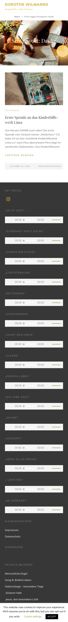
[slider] (56, 220)
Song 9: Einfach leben (18, 580)
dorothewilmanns (49, 166)
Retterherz (12, 110)
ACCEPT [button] (52, 616)
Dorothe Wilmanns (26, 4)
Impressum (11, 530)
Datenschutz (12, 536)
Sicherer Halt (13, 592)
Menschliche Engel (16, 573)
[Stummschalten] (49, 220)
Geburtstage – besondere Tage (24, 586)
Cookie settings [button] (32, 616)
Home (17, 16)
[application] (34, 220)
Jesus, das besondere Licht (21, 599)
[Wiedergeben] (10, 220)
